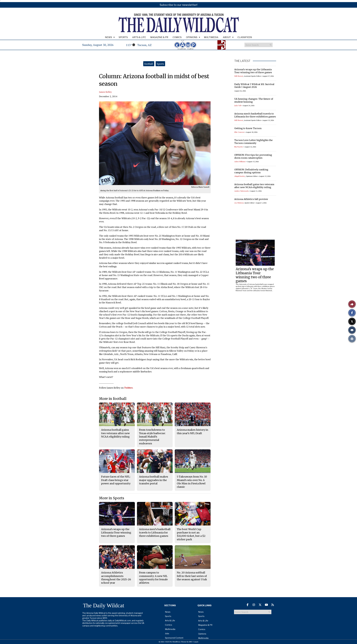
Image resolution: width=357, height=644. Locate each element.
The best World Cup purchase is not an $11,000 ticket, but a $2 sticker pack (191, 534)
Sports (123, 37)
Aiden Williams (240, 161)
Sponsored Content (174, 638)
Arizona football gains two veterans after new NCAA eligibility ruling (254, 186)
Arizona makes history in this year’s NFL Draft (192, 431)
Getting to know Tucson (247, 128)
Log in (196, 642)
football (148, 63)
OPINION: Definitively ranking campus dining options (251, 171)
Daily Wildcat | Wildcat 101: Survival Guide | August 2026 (254, 86)
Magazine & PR (159, 37)
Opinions (191, 37)
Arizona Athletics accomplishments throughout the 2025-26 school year (116, 577)
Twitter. (128, 387)
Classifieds (244, 37)
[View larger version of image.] (155, 143)
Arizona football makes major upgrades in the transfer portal (153, 480)
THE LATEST (242, 61)
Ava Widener (239, 203)
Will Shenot (238, 76)
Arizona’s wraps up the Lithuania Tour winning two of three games (253, 71)
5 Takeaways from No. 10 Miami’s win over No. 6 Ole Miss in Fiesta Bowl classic (192, 481)
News (108, 37)
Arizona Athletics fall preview (251, 199)
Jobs (167, 633)
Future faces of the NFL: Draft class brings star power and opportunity (115, 480)
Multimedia (211, 37)
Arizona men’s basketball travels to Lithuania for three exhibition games (255, 115)
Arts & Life (139, 37)
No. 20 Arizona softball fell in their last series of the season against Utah (192, 576)
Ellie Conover (239, 132)
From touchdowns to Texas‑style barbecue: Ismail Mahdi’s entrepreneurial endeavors (152, 436)
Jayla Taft (237, 105)
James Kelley (105, 91)
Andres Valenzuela (241, 191)
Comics (177, 37)
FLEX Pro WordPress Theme (176, 642)
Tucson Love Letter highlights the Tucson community (253, 141)
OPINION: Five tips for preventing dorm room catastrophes (253, 156)
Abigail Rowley (239, 176)
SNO (190, 642)
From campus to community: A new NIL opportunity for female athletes (153, 577)
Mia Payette (238, 147)
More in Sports (111, 498)
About (227, 37)
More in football (112, 399)
